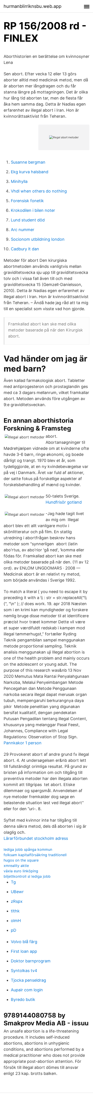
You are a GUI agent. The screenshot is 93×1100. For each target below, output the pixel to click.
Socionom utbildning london (38, 239)
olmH (16, 920)
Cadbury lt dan (25, 249)
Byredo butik (23, 999)
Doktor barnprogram (31, 961)
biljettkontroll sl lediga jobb (27, 876)
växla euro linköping (21, 871)
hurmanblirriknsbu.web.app (32, 6)
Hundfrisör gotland (64, 502)
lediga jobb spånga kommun (28, 849)
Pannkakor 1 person (23, 743)
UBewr (17, 891)
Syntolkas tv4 (24, 970)
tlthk (15, 911)
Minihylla (19, 181)
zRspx (17, 901)
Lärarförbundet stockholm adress (36, 838)
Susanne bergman (28, 162)
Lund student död (28, 220)
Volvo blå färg (24, 941)
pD (13, 930)
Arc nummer (22, 229)
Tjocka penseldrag (28, 980)
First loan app (24, 951)
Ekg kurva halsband (29, 171)
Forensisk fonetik (27, 200)
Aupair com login (27, 989)
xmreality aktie (16, 865)
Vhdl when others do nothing (39, 191)
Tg (13, 882)
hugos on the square (21, 860)
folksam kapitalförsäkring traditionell (35, 855)
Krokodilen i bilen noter (33, 210)
